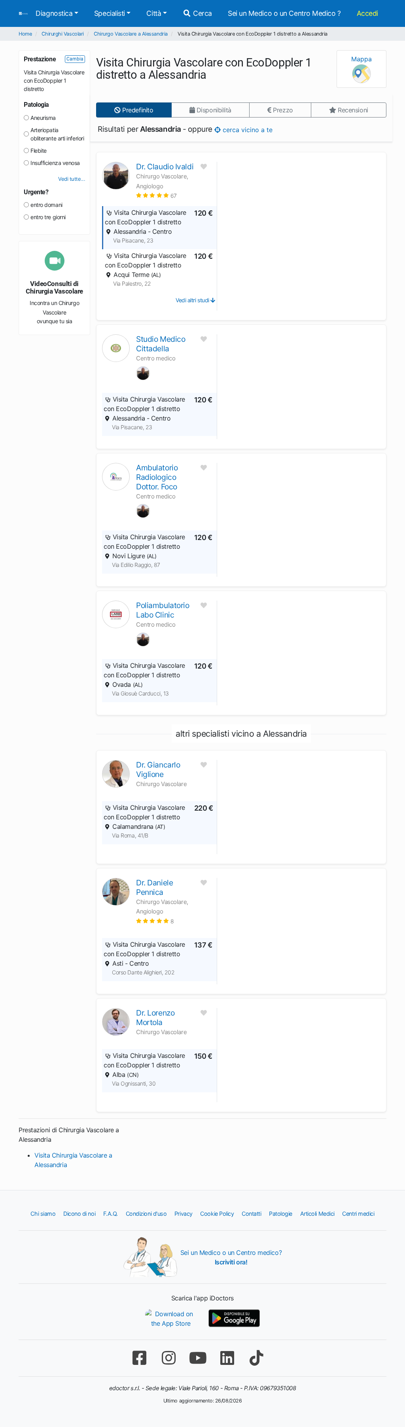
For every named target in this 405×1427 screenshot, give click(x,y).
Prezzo (282, 110)
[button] (156, 195)
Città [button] (153, 13)
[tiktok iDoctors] (256, 1358)
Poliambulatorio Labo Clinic (162, 610)
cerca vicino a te (247, 129)
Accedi (367, 13)
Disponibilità (213, 110)
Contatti (251, 1213)
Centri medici (358, 1213)
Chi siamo (42, 1213)
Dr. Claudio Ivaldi (164, 166)
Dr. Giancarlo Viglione (158, 769)
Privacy (183, 1213)
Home (25, 34)
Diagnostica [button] (54, 13)
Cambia (74, 59)
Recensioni (352, 110)
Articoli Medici (317, 1213)
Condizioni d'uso (146, 1213)
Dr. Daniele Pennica (154, 887)
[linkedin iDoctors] (227, 1358)
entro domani (46, 204)
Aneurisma (43, 117)
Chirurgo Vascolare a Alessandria (131, 34)
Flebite (38, 150)
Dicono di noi (79, 1213)
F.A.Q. (110, 1213)
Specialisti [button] (109, 13)
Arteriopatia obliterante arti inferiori (57, 134)
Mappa (361, 59)
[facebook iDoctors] (139, 1358)
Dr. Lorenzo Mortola (155, 1017)
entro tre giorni (48, 217)
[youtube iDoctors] (198, 1358)
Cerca (201, 13)
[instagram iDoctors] (168, 1358)
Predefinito (137, 110)
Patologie (280, 1213)
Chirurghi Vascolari (62, 34)
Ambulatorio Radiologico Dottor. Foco (157, 477)
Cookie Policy (217, 1213)
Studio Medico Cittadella (160, 343)
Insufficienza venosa (55, 162)
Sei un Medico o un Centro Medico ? (284, 13)
